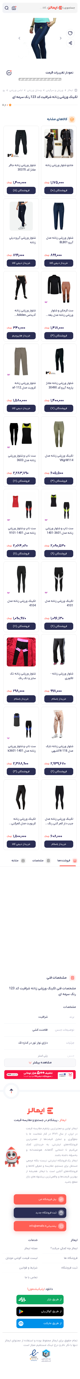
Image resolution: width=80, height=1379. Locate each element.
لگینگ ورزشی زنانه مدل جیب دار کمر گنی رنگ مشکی (59, 821)
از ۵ (5, 105)
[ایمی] (12, 1157)
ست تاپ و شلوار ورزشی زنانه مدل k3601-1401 (22, 748)
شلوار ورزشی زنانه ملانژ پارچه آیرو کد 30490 (59, 385)
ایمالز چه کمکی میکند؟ (64, 1248)
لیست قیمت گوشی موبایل (22, 1258)
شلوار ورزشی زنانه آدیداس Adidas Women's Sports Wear (21, 313)
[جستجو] (6, 8)
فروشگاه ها (71, 1258)
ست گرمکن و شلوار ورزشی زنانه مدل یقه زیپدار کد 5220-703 (60, 313)
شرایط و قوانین (28, 1268)
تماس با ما (31, 1277)
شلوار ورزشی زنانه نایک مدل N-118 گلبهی (59, 748)
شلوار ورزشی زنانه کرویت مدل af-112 (24, 385)
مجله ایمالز (31, 1248)
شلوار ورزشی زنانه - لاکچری (61, 676)
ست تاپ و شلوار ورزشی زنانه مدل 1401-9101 (22, 531)
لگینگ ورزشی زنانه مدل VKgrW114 (59, 458)
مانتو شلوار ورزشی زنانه (59, 165)
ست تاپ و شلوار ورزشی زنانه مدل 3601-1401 (59, 531)
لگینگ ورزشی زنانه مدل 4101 (59, 603)
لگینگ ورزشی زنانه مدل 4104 (21, 603)
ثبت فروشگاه (69, 1268)
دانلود (40, 1289)
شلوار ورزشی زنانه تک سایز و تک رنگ (23, 676)
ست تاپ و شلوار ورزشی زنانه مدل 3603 (22, 458)
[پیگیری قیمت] (70, 33)
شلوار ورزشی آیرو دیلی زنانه (22, 240)
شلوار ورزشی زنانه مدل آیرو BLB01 (59, 240)
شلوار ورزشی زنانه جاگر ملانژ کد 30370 (22, 167)
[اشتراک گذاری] (70, 43)
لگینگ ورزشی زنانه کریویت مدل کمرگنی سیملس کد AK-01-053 (22, 821)
